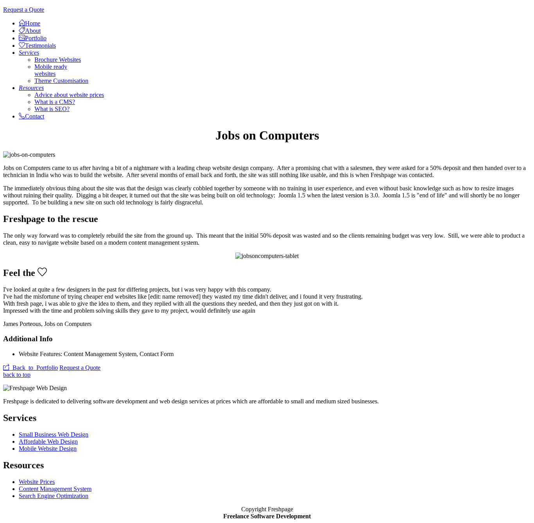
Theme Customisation (61, 80)
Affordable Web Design (48, 441)
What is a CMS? (54, 102)
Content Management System (55, 488)
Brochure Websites (57, 59)
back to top (16, 374)
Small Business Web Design (53, 434)
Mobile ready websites (50, 70)
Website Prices (37, 481)
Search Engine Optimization (53, 496)
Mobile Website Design (48, 448)
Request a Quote (23, 9)
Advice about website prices (69, 94)
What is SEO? (52, 109)
